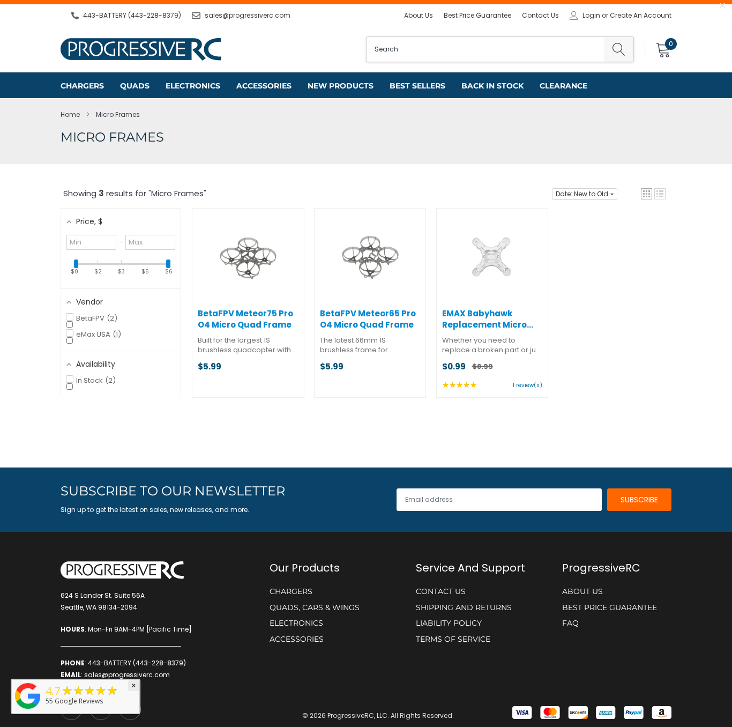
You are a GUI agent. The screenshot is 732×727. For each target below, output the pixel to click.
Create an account (640, 15)
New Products (341, 86)
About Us (418, 15)
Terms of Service (453, 639)
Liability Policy (449, 623)
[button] (646, 193)
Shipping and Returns (464, 607)
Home (70, 114)
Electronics (193, 86)
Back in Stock (492, 86)
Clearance (563, 86)
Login (591, 15)
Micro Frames (118, 114)
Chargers (82, 86)
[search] (618, 49)
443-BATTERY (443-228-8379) (132, 15)
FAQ (570, 623)
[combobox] (485, 49)
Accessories (264, 86)
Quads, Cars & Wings (315, 607)
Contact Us (540, 15)
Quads (135, 86)
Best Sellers (417, 86)
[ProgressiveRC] (27, 709)
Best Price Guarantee (477, 15)
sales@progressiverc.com (247, 15)
